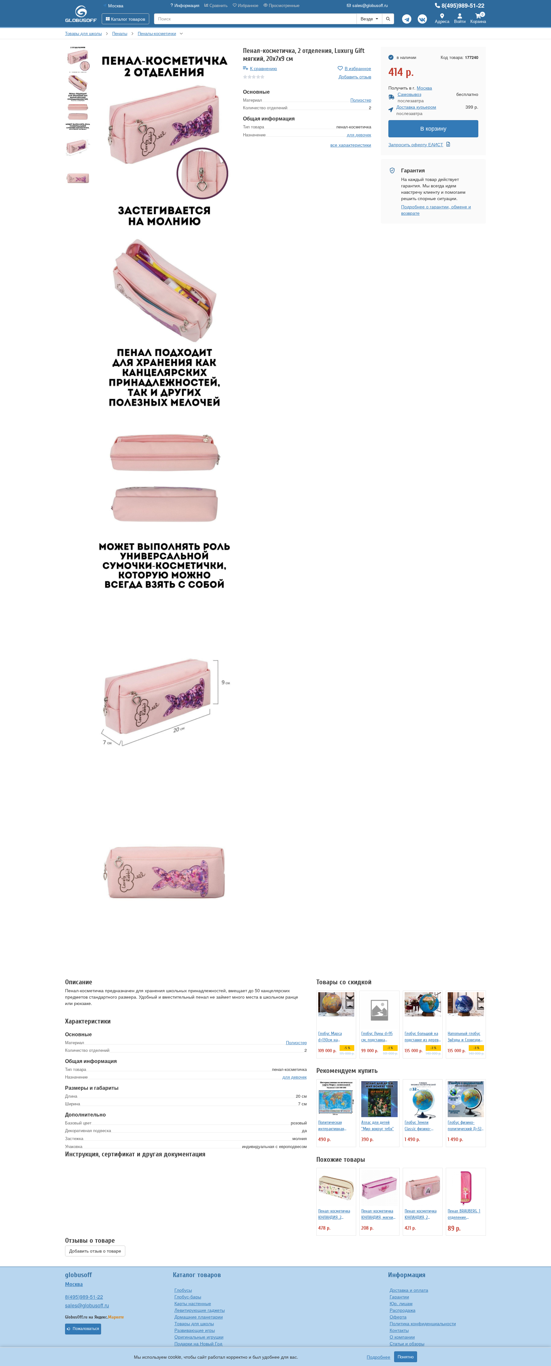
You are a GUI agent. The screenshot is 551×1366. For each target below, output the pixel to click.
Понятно (406, 1357)
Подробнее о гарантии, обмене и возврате (436, 209)
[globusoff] (81, 13)
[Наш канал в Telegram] (406, 19)
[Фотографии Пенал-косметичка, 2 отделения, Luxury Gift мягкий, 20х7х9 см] (164, 139)
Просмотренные (283, 5)
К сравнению (263, 68)
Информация (186, 5)
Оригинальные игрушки (199, 1336)
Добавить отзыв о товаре (95, 1251)
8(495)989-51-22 (463, 5)
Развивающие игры (194, 1330)
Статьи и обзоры (407, 1343)
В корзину (433, 129)
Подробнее (378, 1357)
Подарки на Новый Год (198, 1343)
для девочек (359, 134)
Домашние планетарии (198, 1316)
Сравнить (218, 5)
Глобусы (183, 1290)
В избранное (358, 68)
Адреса (442, 21)
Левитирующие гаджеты (199, 1310)
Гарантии (399, 1296)
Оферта (398, 1316)
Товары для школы (194, 1323)
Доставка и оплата (409, 1290)
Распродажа (402, 1310)
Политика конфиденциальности (423, 1323)
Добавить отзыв (355, 76)
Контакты (399, 1330)
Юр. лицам (401, 1303)
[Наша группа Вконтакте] (422, 19)
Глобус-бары (187, 1296)
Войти (460, 21)
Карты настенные (192, 1303)
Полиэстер (360, 100)
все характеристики (350, 144)
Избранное (247, 5)
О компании (402, 1336)
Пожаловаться (86, 1328)
